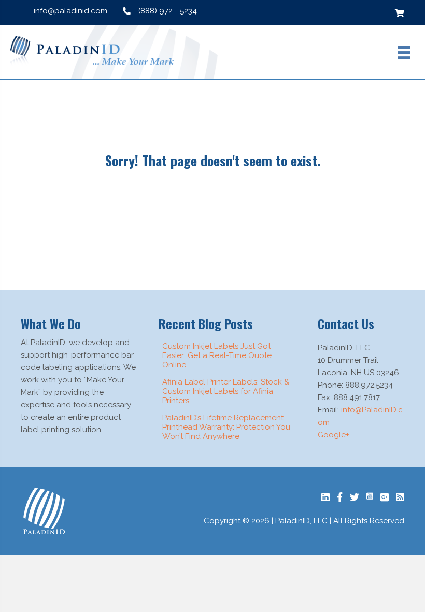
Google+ (333, 434)
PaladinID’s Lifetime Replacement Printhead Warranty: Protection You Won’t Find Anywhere (226, 427)
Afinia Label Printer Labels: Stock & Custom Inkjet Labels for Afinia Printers (225, 391)
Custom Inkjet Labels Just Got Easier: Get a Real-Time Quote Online (217, 355)
